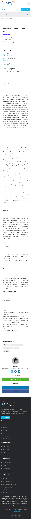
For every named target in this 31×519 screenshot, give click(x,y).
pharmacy (6, 351)
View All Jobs (6, 446)
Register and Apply (15, 379)
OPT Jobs (5, 455)
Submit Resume (6, 449)
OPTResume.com (15, 511)
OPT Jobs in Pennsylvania (9, 492)
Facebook (16, 391)
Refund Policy (6, 433)
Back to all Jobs (5, 14)
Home (2, 18)
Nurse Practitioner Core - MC (7, 21)
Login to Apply (15, 375)
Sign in (9, 9)
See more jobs (26, 14)
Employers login (6, 468)
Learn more (6, 417)
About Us (5, 430)
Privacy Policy (6, 436)
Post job (5, 465)
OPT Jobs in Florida (7, 487)
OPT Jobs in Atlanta (7, 490)
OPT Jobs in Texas (7, 481)
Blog (4, 425)
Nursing (6, 344)
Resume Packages (7, 471)
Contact (5, 427)
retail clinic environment (16, 344)
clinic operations (8, 348)
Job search (9, 18)
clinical (16, 348)
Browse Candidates (7, 462)
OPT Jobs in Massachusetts (9, 484)
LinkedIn (15, 387)
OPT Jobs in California (8, 478)
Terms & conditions (7, 438)
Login (4, 452)
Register (4, 9)
